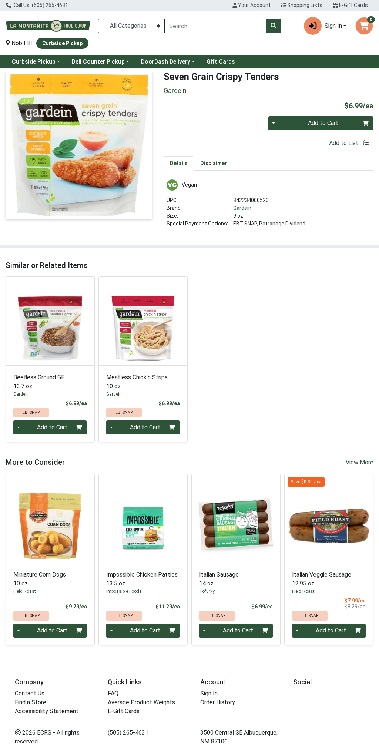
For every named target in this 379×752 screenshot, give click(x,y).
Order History (217, 702)
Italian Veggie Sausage (321, 579)
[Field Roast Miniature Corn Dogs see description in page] (50, 518)
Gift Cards (221, 61)
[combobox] (215, 26)
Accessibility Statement (46, 711)
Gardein (242, 208)
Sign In (209, 693)
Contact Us (29, 693)
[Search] (273, 26)
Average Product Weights (141, 702)
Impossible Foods (124, 591)
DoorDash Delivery (165, 61)
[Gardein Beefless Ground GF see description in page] (50, 321)
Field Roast (24, 591)
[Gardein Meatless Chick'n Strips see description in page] (143, 321)
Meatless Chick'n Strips (137, 382)
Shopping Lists (304, 5)
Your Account (254, 5)
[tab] (179, 163)
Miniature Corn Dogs (39, 579)
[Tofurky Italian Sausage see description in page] (235, 518)
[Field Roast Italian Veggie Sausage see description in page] (328, 518)
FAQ (113, 693)
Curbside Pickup (34, 61)
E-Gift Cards (353, 5)
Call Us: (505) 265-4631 (40, 5)
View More (359, 462)
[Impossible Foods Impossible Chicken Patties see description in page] (143, 518)
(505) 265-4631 (128, 732)
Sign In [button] (333, 25)
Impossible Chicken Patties (142, 579)
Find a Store (30, 702)
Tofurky (207, 591)
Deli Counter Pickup (98, 61)
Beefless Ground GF (38, 382)
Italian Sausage (219, 579)
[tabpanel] (268, 206)
